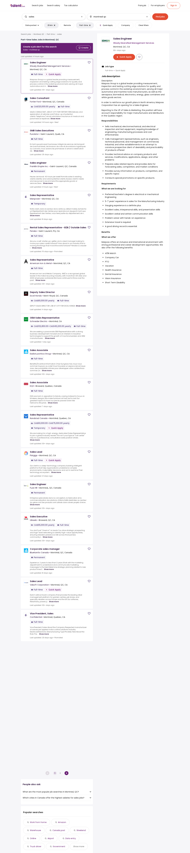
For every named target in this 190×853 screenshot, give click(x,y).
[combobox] (53, 16)
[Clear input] (82, 16)
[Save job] (89, 62)
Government (59, 846)
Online (33, 838)
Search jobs (26, 34)
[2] (66, 773)
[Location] (116, 16)
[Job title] (51, 16)
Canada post (58, 830)
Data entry (70, 838)
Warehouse (35, 830)
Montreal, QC (39, 34)
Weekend (81, 830)
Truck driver (35, 846)
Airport (51, 838)
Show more (52, 86)
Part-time (51, 34)
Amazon (62, 822)
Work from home (38, 822)
